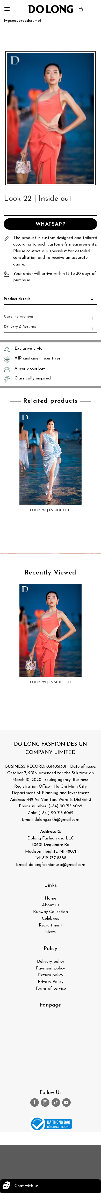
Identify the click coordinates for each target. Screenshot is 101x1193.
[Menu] (7, 9)
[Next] (23, 37)
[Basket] (81, 9)
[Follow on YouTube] (66, 1102)
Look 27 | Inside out (50, 510)
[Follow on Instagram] (45, 1102)
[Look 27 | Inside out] (50, 458)
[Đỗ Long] (50, 9)
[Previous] (9, 37)
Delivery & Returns (20, 327)
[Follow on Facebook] (34, 1102)
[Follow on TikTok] (56, 1102)
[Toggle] (92, 300)
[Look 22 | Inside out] (50, 630)
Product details (17, 299)
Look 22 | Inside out (50, 682)
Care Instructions (18, 317)
